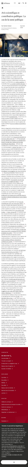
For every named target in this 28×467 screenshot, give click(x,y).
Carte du (6, 407)
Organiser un (8, 412)
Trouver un (6, 361)
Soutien (6, 368)
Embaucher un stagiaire (9, 363)
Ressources (7, 366)
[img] (5, 3)
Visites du (6, 402)
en (15, 3)
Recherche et (7, 390)
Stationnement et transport (11, 404)
